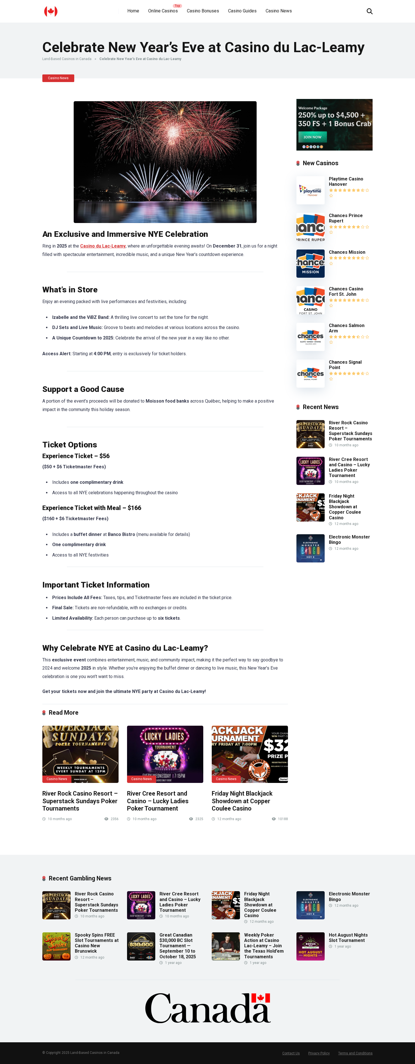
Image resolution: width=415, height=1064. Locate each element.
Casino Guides (242, 11)
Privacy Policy (319, 1053)
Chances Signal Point (345, 364)
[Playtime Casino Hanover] (310, 203)
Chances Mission (347, 252)
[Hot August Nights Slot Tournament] (310, 959)
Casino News (279, 11)
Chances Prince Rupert (346, 218)
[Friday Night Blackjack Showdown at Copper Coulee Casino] (250, 754)
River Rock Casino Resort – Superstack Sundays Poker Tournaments (80, 801)
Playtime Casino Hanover (346, 181)
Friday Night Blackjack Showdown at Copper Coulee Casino (242, 801)
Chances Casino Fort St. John (346, 291)
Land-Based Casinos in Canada (66, 59)
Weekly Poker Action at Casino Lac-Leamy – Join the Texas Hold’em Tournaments (264, 945)
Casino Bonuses (203, 11)
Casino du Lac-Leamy (103, 246)
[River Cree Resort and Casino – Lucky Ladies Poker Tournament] (165, 754)
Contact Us (291, 1053)
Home (133, 11)
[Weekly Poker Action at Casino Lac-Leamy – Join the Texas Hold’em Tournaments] (226, 959)
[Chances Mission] (310, 276)
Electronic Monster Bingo (349, 539)
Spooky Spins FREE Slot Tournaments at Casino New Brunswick (97, 943)
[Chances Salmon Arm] (310, 349)
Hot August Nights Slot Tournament (348, 937)
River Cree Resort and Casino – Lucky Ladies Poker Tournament (158, 801)
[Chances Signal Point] (310, 386)
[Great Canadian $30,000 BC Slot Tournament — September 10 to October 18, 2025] (141, 959)
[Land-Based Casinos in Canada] (50, 9)
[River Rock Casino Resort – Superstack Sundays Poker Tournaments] (80, 754)
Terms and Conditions (355, 1053)
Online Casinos (163, 11)
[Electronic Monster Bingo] (310, 561)
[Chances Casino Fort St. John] (310, 312)
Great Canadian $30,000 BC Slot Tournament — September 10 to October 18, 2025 (178, 945)
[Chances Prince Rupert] (310, 239)
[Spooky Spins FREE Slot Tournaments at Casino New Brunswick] (56, 959)
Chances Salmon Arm (346, 328)
